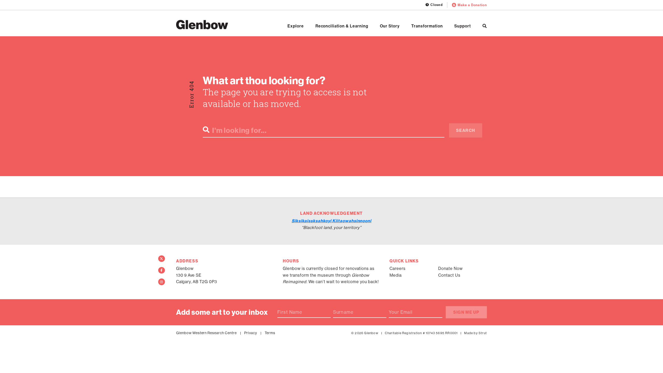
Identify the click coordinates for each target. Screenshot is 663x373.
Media (396, 275)
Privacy (250, 333)
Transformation (427, 26)
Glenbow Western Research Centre (206, 333)
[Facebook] (161, 270)
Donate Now (450, 268)
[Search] (484, 26)
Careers (398, 268)
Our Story (390, 26)
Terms (270, 333)
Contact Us (449, 275)
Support (462, 26)
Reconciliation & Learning (341, 26)
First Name (289, 312)
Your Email (401, 312)
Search (465, 130)
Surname (343, 312)
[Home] (202, 24)
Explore (295, 26)
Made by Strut (475, 333)
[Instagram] (161, 281)
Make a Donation (472, 5)
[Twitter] (161, 258)
